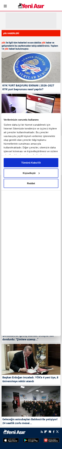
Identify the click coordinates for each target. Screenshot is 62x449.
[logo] (14, 431)
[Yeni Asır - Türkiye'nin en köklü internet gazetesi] (31, 5)
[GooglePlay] (31, 440)
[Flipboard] (46, 431)
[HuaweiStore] (51, 440)
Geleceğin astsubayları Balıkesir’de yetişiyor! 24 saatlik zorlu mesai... (30, 421)
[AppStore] (11, 440)
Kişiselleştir (29, 173)
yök (3, 42)
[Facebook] (53, 431)
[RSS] (42, 431)
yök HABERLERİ (11, 33)
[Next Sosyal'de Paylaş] (50, 431)
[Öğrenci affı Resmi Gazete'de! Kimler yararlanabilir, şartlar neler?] (31, 109)
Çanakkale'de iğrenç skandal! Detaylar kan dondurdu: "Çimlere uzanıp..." (28, 337)
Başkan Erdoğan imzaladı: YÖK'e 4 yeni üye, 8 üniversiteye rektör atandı (30, 379)
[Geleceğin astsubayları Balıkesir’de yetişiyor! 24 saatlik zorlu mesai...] (31, 401)
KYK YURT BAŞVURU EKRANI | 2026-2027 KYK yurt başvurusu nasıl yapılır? (28, 87)
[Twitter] (57, 431)
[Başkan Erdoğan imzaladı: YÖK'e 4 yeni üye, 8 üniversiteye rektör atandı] (31, 359)
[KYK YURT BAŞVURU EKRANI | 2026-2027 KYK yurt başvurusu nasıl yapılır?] (31, 67)
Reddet (31, 183)
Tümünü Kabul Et (31, 162)
